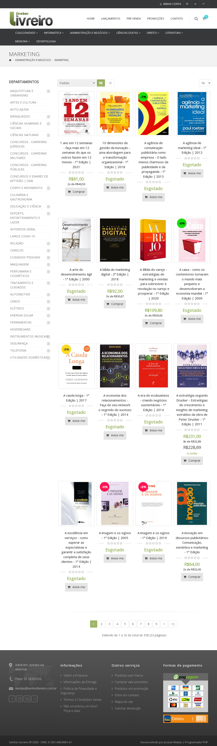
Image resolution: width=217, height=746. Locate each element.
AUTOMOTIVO (20, 294)
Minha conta (172, 4)
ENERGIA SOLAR (21, 315)
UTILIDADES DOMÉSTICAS (28, 357)
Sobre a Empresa (76, 675)
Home (91, 18)
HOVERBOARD (20, 329)
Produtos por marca (129, 675)
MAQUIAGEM (19, 264)
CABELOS (17, 250)
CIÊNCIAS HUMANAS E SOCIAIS (26, 125)
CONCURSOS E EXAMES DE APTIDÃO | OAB (29, 178)
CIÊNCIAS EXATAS (127, 33)
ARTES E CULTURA (23, 102)
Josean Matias (173, 742)
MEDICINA (21, 41)
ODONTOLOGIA (46, 41)
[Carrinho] (196, 4)
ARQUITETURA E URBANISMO (21, 93)
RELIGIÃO (17, 243)
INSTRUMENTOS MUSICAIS (29, 336)
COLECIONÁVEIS (25, 33)
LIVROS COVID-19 (22, 236)
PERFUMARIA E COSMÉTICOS (20, 273)
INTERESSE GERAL (23, 229)
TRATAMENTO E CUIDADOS (21, 285)
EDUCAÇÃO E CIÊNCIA (25, 206)
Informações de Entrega (80, 682)
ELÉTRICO (17, 308)
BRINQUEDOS (20, 116)
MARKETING (62, 60)
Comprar (78, 192)
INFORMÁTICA (53, 33)
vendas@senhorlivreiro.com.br (36, 688)
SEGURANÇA (19, 343)
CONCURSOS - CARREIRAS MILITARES (28, 155)
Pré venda (134, 18)
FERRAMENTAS (21, 322)
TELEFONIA (18, 350)
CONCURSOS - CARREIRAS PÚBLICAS (28, 167)
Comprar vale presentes (131, 682)
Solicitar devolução (128, 708)
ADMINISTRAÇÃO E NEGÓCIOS (89, 33)
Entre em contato (127, 695)
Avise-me (117, 187)
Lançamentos (110, 18)
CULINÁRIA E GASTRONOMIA (21, 197)
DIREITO (152, 33)
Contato (177, 18)
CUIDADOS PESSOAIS (25, 257)
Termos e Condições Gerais (83, 700)
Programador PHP (196, 742)
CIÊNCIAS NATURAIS (24, 135)
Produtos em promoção (131, 688)
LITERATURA (173, 33)
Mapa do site (124, 702)
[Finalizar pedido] (204, 4)
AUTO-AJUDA (19, 109)
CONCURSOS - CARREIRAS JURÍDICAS (28, 144)
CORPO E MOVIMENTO (26, 188)
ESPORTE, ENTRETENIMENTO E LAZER (25, 217)
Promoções (155, 18)
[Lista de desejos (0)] (188, 4)
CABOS (15, 301)
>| (173, 624)
